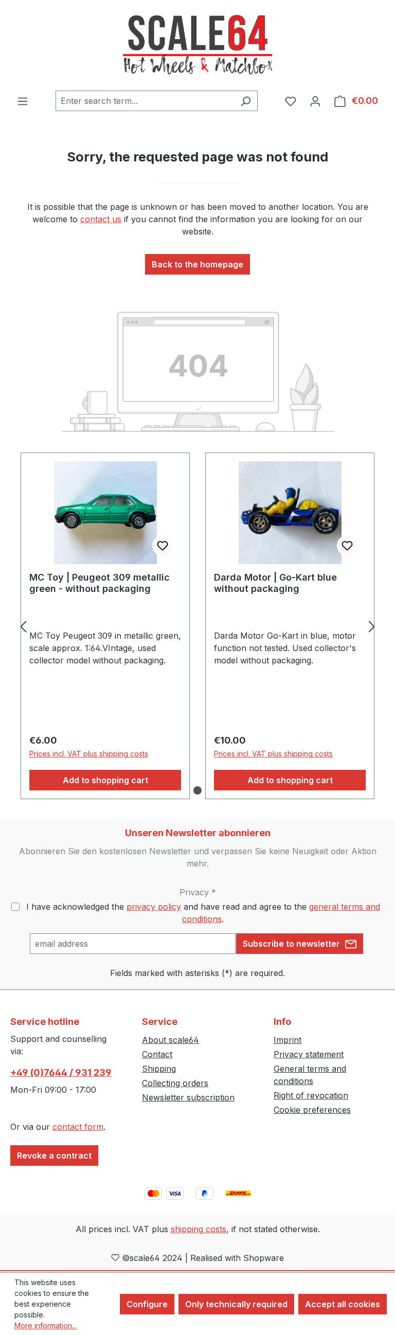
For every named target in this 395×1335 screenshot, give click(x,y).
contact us (100, 219)
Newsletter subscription (188, 1097)
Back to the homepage (197, 264)
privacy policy (154, 906)
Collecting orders (175, 1083)
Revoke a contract (54, 1155)
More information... (45, 1325)
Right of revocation (311, 1095)
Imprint (287, 1040)
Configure (147, 1304)
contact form (77, 1127)
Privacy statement (309, 1054)
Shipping (159, 1068)
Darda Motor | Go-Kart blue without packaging (275, 583)
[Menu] (22, 101)
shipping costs (198, 1229)
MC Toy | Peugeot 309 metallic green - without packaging (99, 583)
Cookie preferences (312, 1110)
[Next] (372, 626)
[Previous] (23, 626)
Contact (157, 1054)
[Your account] (315, 101)
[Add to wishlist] (162, 545)
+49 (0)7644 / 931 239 (61, 1072)
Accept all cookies (342, 1304)
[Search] (246, 101)
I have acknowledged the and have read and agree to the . (203, 912)
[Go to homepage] (197, 45)
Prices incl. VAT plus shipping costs (88, 753)
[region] (197, 626)
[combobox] (145, 101)
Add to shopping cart (105, 780)
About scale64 (170, 1040)
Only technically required (236, 1304)
